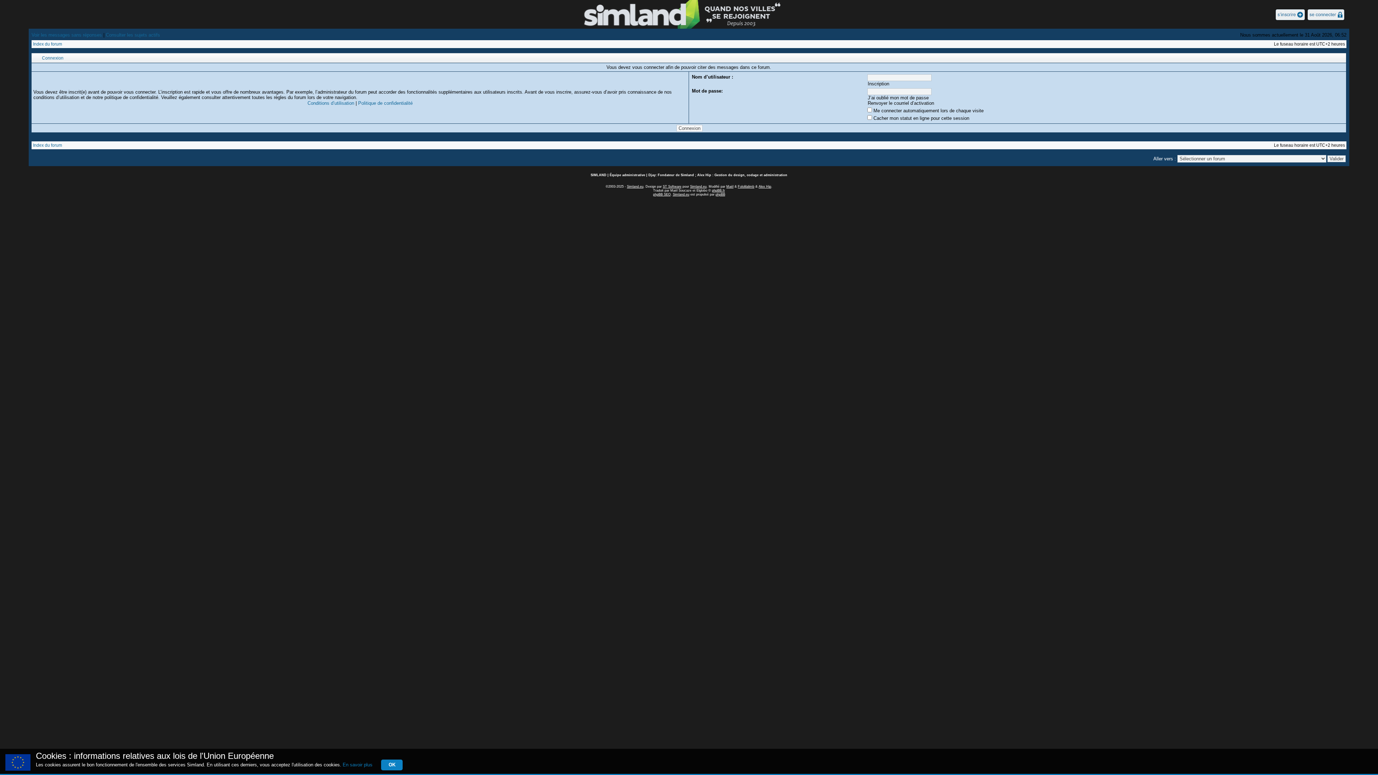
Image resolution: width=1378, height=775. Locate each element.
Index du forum (47, 44)
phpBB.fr (718, 190)
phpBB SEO (662, 194)
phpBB (720, 194)
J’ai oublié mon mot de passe (898, 97)
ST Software (672, 186)
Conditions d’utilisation (331, 103)
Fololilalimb (746, 186)
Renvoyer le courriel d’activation (901, 103)
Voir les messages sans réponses (67, 35)
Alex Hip (765, 186)
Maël (729, 186)
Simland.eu (635, 186)
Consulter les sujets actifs (133, 35)
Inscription (878, 83)
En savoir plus (357, 764)
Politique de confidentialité (385, 103)
